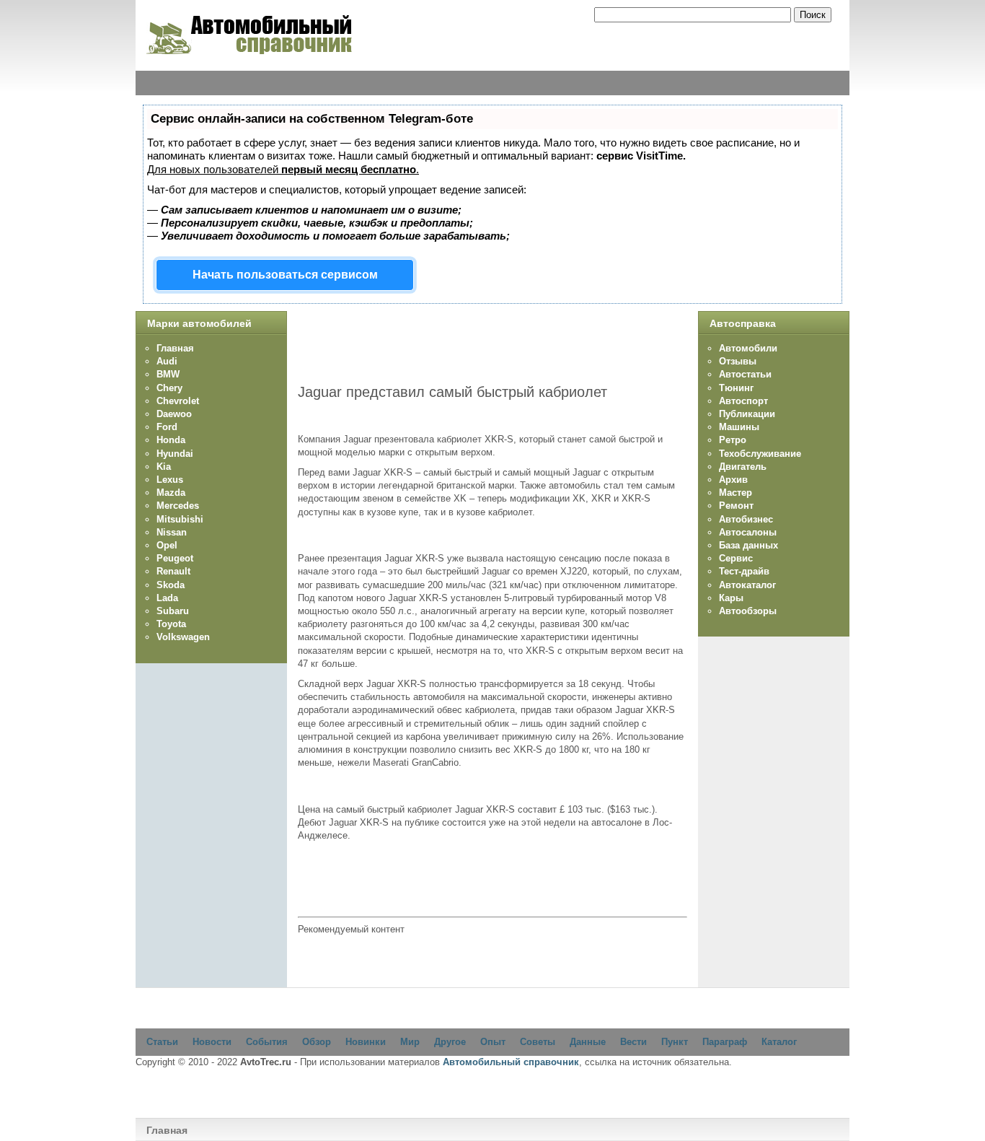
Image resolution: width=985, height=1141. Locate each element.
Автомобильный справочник (511, 1062)
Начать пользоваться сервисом (285, 274)
